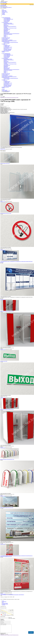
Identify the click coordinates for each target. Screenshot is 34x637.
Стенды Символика (7, 55)
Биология (5, 24)
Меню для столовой (7, 67)
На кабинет (5, 44)
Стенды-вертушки (5, 39)
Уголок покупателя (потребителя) (7, 75)
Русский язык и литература (8, 34)
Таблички (3, 79)
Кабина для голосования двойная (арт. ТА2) (7, 311)
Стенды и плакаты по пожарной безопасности (11, 42)
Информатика (6, 30)
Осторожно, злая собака (7, 49)
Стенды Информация (7, 18)
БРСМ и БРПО (6, 25)
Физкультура (6, 71)
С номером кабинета (7, 45)
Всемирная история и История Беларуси (10, 26)
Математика (6, 31)
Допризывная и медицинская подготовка (10, 63)
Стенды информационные (6, 17)
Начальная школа (6, 32)
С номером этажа (6, 46)
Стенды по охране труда (5, 38)
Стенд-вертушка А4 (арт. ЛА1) (5, 163)
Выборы (3, 87)
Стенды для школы (5, 22)
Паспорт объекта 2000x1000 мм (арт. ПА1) (6, 507)
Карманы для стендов (5, 51)
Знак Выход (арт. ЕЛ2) (3, 361)
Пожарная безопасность (5, 41)
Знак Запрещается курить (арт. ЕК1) (5, 213)
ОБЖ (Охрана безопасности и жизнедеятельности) (11, 33)
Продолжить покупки (8, 201)
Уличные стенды (6, 21)
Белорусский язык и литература (9, 59)
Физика (5, 35)
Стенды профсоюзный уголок (8, 19)
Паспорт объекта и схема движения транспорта (9, 40)
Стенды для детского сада (6, 37)
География (5, 27)
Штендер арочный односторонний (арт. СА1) (7, 459)
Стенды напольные (7, 20)
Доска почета (6, 28)
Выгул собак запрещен (7, 50)
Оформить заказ (2, 201)
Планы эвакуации (6, 43)
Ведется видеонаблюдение (8, 48)
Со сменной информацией (8, 47)
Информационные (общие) (8, 23)
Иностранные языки (7, 29)
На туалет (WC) (6, 83)
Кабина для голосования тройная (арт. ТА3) (7, 409)
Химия (5, 36)
